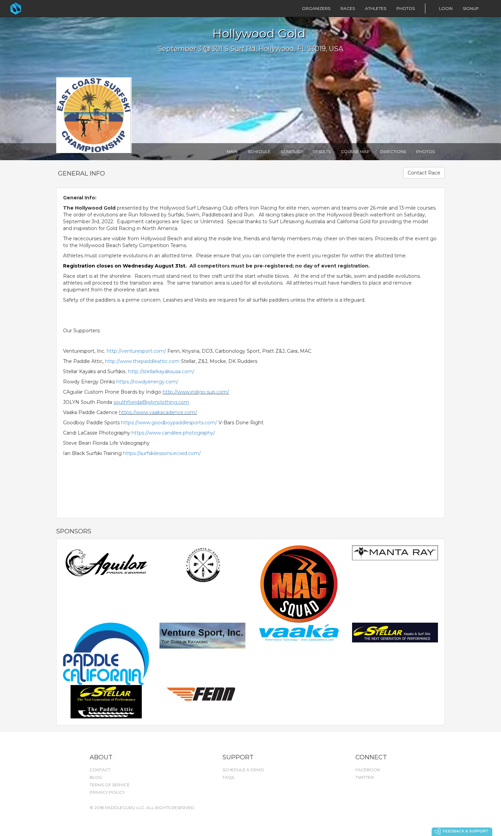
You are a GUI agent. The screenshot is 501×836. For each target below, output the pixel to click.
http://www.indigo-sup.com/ (196, 392)
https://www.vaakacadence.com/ (158, 412)
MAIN (232, 151)
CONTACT (100, 769)
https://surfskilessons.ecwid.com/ (162, 453)
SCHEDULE (259, 151)
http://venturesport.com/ (136, 351)
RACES (347, 8)
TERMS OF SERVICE (110, 784)
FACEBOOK (367, 769)
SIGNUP (471, 8)
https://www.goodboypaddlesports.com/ (169, 423)
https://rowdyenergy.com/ (147, 382)
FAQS (228, 777)
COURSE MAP (355, 151)
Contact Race (424, 173)
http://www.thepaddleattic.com (142, 361)
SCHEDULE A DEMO (243, 769)
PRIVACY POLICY (107, 792)
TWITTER (364, 777)
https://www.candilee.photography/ (173, 433)
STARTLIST (291, 151)
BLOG (96, 777)
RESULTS (322, 151)
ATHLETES (375, 8)
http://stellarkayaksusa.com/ (161, 371)
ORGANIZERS (316, 8)
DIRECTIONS (393, 151)
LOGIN (446, 8)
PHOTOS (405, 8)
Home (29, 8)
